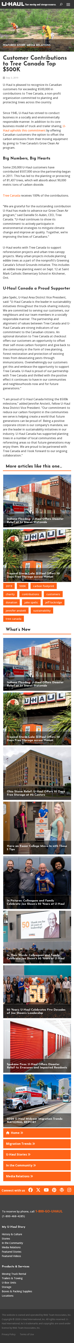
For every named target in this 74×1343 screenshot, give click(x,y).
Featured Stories (11, 1251)
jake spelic (31, 602)
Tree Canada (11, 195)
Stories (6, 1238)
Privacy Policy (8, 1334)
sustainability (42, 610)
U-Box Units (9, 1282)
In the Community (12, 1243)
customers (53, 594)
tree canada (13, 618)
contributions (30, 594)
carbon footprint (43, 586)
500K (22, 586)
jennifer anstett (16, 610)
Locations (7, 1295)
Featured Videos (11, 1256)
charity (10, 594)
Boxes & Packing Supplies (17, 1291)
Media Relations (38, 45)
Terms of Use (27, 1334)
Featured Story (14, 45)
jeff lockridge (53, 602)
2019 (9, 586)
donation (11, 602)
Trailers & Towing (12, 1278)
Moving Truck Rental (14, 1274)
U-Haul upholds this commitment (34, 128)
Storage (6, 1287)
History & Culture (12, 1234)
